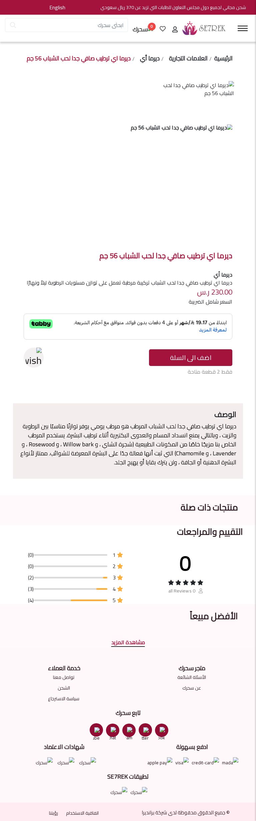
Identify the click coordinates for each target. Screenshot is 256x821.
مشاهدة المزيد (128, 642)
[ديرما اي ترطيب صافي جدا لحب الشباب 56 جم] (198, 101)
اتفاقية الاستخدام (82, 813)
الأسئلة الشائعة (191, 677)
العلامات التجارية (188, 59)
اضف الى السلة (190, 357)
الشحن (64, 688)
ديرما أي (150, 59)
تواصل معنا (63, 677)
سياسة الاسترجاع (63, 698)
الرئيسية (223, 59)
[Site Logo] (204, 28)
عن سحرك (191, 688)
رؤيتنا (53, 813)
